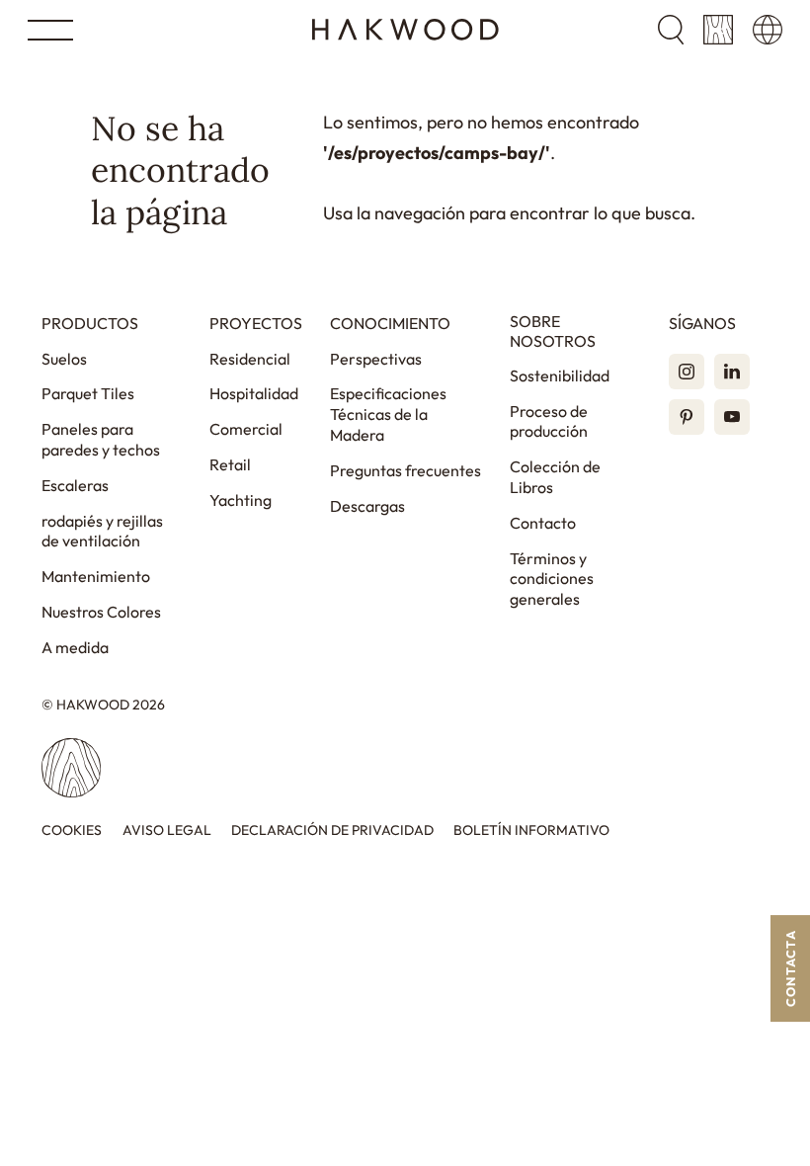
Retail (230, 464)
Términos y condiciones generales (552, 579)
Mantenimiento (95, 576)
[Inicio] (405, 29)
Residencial (249, 359)
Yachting (240, 500)
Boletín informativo (531, 830)
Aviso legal (166, 830)
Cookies (71, 830)
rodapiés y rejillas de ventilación (102, 531)
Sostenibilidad (559, 375)
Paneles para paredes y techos (100, 439)
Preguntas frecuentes (405, 470)
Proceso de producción (549, 421)
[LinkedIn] (732, 371)
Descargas (367, 506)
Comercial (246, 429)
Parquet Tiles (87, 393)
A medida (75, 647)
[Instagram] (686, 371)
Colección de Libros (555, 477)
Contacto (543, 523)
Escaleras (75, 485)
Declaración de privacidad (332, 830)
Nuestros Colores (101, 612)
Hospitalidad (253, 393)
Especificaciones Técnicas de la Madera (388, 414)
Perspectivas (376, 359)
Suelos (64, 359)
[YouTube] (732, 417)
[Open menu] (50, 30)
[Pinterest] (686, 417)
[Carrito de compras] (718, 29)
